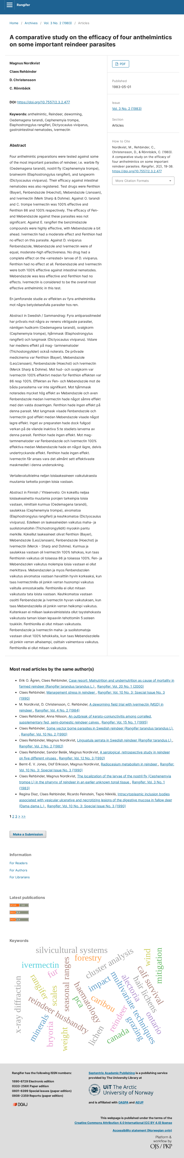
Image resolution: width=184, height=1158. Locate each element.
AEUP (139, 1102)
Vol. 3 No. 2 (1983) (58, 23)
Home (14, 23)
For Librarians (20, 877)
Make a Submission (28, 834)
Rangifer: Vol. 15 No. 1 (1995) (125, 722)
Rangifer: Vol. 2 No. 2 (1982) (41, 746)
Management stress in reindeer (71, 692)
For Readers (19, 863)
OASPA (123, 1102)
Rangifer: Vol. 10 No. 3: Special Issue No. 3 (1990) (86, 806)
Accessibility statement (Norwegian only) (142, 1130)
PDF (122, 64)
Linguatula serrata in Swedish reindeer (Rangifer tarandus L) (124, 740)
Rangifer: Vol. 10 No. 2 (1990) (44, 734)
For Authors (18, 870)
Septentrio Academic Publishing (112, 1073)
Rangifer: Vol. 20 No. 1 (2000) (120, 686)
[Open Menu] (9, 5)
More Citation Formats (132, 181)
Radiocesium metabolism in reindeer (129, 764)
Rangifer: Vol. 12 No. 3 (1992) (82, 758)
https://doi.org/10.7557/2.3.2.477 (43, 102)
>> (23, 816)
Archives (31, 23)
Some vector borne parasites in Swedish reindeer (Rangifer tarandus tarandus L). (109, 728)
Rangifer (23, 5)
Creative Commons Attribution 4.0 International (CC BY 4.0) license (123, 1123)
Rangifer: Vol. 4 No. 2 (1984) (57, 710)
